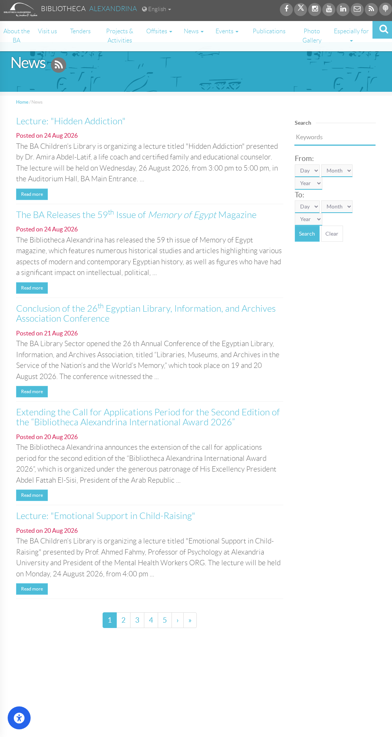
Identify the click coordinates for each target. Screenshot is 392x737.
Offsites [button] (157, 31)
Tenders (80, 31)
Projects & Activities (119, 36)
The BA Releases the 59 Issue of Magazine (136, 215)
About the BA (16, 36)
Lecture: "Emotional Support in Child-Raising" (105, 516)
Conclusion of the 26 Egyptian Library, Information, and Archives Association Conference (146, 314)
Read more (32, 194)
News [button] (192, 31)
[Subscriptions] (58, 66)
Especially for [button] (351, 31)
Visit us (47, 31)
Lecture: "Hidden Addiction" (71, 121)
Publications (269, 31)
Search (307, 234)
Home (22, 101)
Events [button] (225, 31)
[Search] (382, 30)
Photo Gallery (312, 36)
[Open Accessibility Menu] (19, 717)
